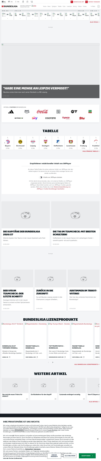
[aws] (26, 111)
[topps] (82, 118)
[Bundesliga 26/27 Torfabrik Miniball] (12, 333)
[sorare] (50, 118)
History (75, 6)
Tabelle (59, 6)
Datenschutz (29, 449)
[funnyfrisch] (90, 111)
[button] (98, 6)
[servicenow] (19, 118)
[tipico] (66, 118)
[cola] (42, 111)
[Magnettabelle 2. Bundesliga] (36, 333)
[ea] (74, 111)
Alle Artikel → (94, 401)
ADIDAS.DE (5, 357)
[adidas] (11, 111)
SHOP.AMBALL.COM (31, 357)
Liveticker (69, 6)
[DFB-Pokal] (23, 1)
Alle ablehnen (70, 455)
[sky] (34, 118)
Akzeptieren (85, 455)
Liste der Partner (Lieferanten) (12, 458)
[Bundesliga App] (72, 1)
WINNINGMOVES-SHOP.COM (56, 357)
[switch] (40, 177)
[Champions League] (27, 1)
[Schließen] (98, 439)
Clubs (64, 6)
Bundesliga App (79, 2)
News (49, 6)
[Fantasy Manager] (86, 1)
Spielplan (54, 6)
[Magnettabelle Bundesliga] (82, 333)
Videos (80, 6)
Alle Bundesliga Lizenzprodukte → (86, 364)
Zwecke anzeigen (54, 455)
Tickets (85, 6)
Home (44, 6)
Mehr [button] (93, 6)
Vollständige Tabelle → (91, 151)
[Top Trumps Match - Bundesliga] (59, 333)
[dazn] (58, 111)
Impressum (37, 449)
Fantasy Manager (94, 2)
